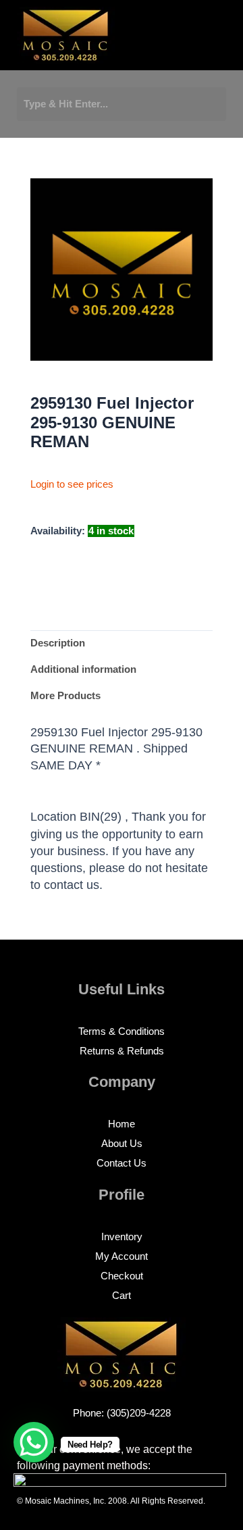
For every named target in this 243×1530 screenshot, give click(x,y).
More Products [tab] (65, 695)
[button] (165, 39)
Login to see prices (71, 484)
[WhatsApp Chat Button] (34, 1442)
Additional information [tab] (83, 669)
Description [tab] (57, 643)
